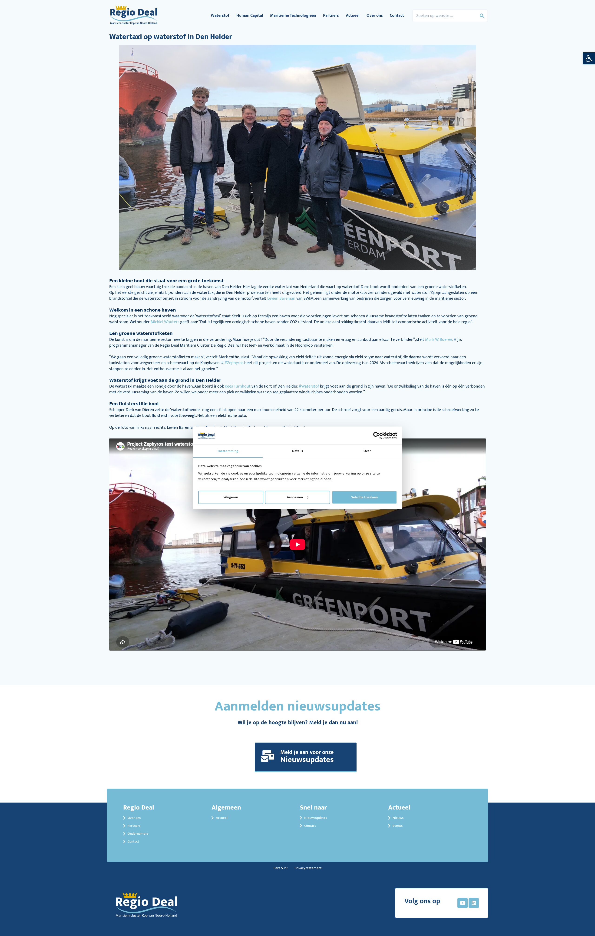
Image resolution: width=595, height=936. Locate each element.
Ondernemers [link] (138, 833)
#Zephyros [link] (234, 362)
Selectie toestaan (364, 497)
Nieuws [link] (398, 818)
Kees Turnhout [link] (238, 386)
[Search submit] (481, 15)
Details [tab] (297, 451)
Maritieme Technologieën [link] (293, 15)
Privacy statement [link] (308, 868)
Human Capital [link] (249, 15)
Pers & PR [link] (281, 868)
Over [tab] (367, 451)
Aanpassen (295, 497)
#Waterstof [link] (309, 386)
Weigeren (231, 497)
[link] (589, 58)
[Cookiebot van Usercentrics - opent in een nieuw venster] (376, 435)
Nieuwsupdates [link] (315, 818)
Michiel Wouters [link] (165, 322)
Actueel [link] (353, 15)
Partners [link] (331, 15)
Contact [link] (397, 15)
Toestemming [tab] (227, 451)
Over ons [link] (375, 15)
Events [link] (398, 826)
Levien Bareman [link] (281, 298)
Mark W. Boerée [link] (438, 339)
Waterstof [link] (220, 15)
